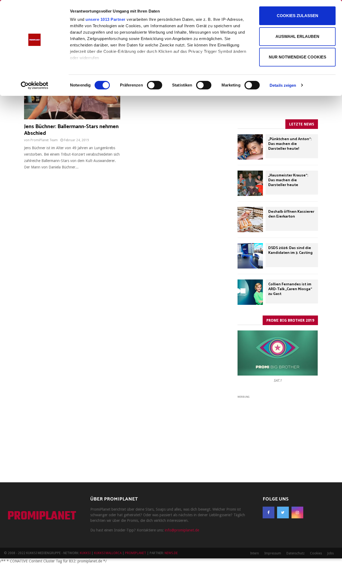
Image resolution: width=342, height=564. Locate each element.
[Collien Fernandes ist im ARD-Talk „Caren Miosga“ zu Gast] (250, 292)
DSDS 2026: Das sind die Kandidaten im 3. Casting (290, 250)
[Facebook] (268, 512)
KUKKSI (85, 553)
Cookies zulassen (297, 15)
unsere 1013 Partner (106, 19)
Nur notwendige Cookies (297, 57)
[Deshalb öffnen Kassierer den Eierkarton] (250, 219)
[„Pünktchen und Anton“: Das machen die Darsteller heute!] (250, 147)
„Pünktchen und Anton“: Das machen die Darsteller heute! (290, 144)
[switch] (154, 85)
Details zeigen (283, 85)
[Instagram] (297, 512)
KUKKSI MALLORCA (108, 553)
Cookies (316, 553)
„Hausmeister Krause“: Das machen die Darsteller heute (288, 180)
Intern (254, 553)
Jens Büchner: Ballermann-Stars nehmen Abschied (71, 130)
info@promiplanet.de (182, 530)
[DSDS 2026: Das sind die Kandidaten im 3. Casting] (250, 256)
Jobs (330, 553)
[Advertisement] (278, 432)
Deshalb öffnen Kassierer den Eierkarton (291, 214)
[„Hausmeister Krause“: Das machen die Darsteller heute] (250, 183)
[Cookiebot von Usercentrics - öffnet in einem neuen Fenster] (34, 85)
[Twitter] (283, 512)
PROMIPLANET (41, 516)
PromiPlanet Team (44, 140)
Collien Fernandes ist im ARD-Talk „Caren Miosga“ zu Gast (290, 289)
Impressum (272, 553)
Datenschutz (295, 553)
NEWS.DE (171, 553)
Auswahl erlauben (297, 36)
